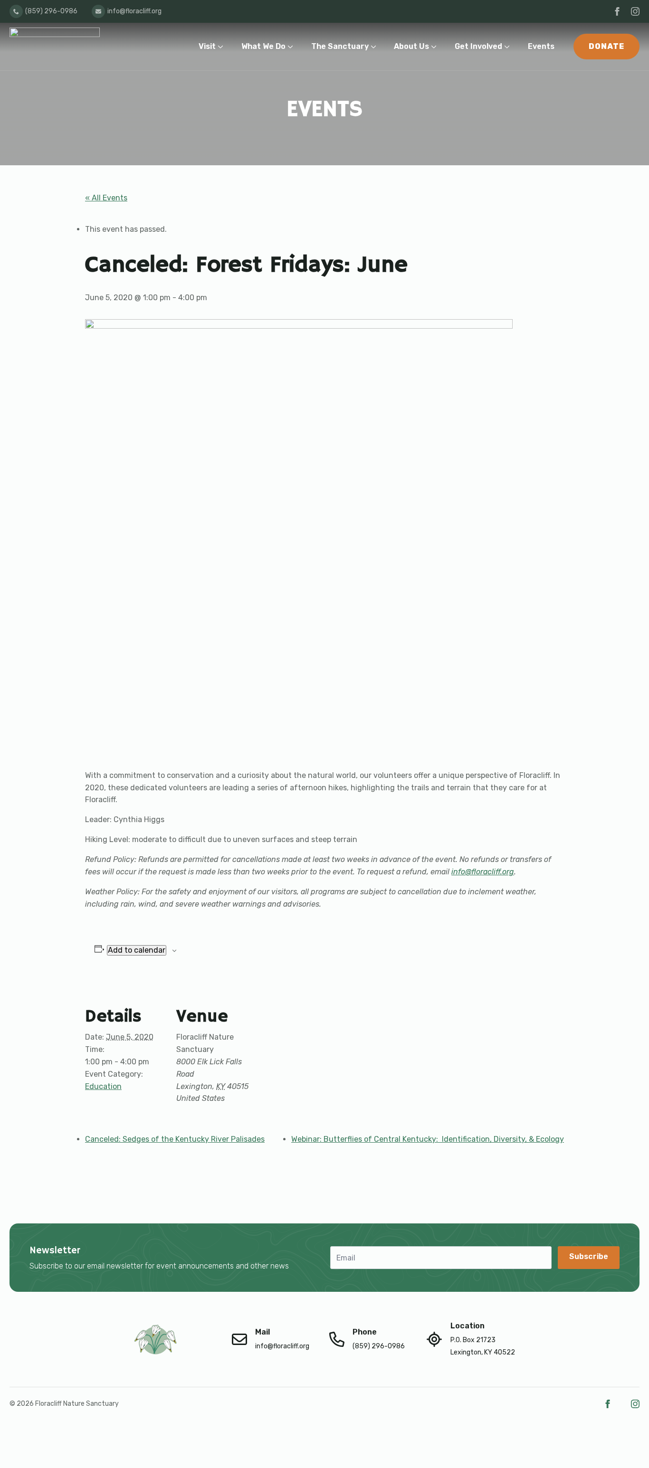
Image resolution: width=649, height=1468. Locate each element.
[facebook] (617, 11)
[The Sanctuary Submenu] (375, 46)
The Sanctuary (340, 46)
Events (541, 46)
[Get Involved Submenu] (509, 46)
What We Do (263, 46)
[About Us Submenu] (436, 46)
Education (103, 1086)
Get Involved (478, 46)
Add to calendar (136, 950)
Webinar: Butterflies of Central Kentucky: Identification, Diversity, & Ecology (427, 1139)
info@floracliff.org (482, 871)
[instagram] (635, 11)
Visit (207, 46)
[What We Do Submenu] (292, 46)
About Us (411, 46)
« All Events (106, 197)
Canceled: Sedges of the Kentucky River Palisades (175, 1139)
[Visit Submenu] (222, 46)
